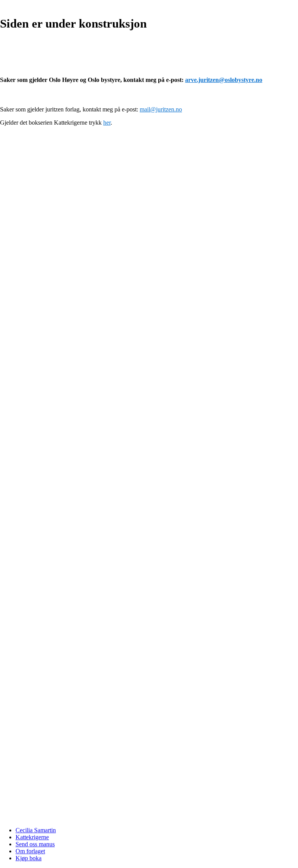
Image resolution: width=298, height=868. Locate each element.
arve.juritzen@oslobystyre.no (223, 80)
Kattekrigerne (32, 837)
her (107, 122)
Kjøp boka (29, 858)
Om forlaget (30, 851)
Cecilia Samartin (36, 830)
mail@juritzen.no (161, 109)
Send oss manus (35, 844)
